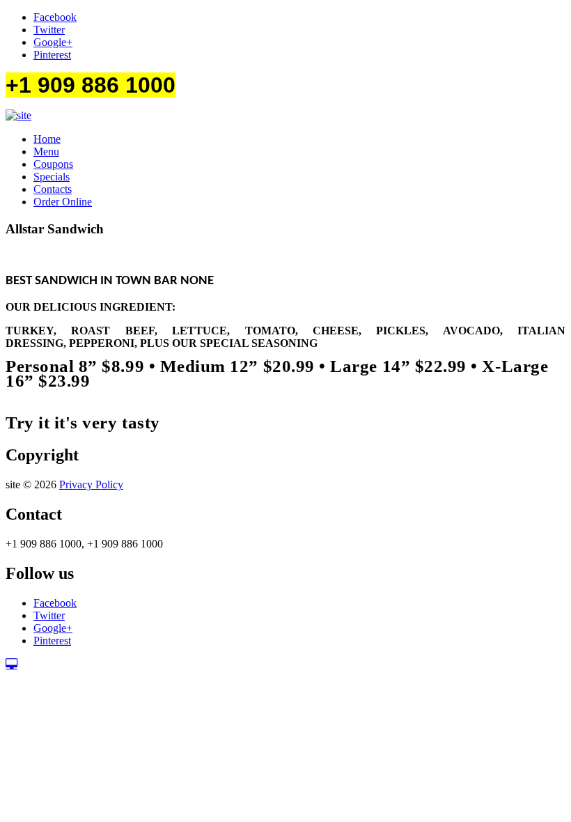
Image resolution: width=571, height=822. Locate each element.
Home (47, 139)
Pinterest (52, 55)
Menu (46, 151)
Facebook (55, 17)
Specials (51, 177)
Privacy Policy (91, 484)
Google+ (52, 42)
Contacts (52, 189)
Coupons (53, 164)
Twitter (49, 30)
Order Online (62, 202)
